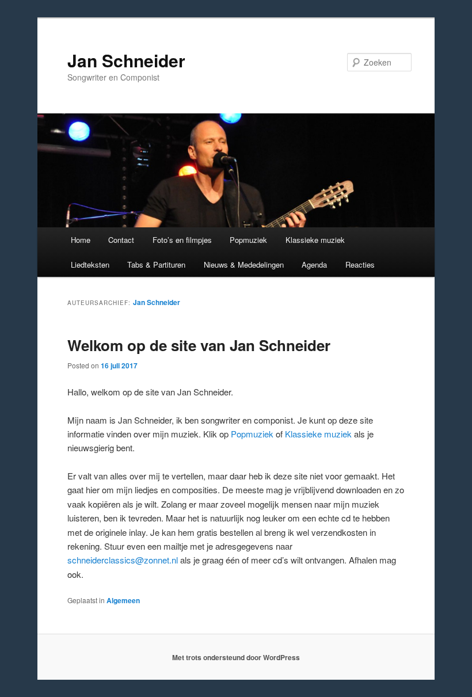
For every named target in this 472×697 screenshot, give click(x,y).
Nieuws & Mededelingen (244, 264)
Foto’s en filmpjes (182, 239)
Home (80, 239)
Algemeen (123, 600)
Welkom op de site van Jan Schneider (198, 345)
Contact (121, 239)
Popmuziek (248, 239)
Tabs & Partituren (156, 264)
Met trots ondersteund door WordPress (236, 657)
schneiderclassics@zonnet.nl (122, 560)
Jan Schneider (126, 60)
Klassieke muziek (315, 239)
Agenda (314, 264)
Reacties (360, 264)
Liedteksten (90, 264)
